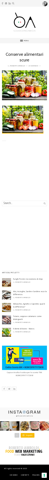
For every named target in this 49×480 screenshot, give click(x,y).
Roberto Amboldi (17, 66)
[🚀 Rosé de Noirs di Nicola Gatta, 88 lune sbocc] (34, 426)
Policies (35, 475)
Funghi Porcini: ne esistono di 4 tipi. (28, 279)
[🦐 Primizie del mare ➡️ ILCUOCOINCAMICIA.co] (44, 426)
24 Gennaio (33, 66)
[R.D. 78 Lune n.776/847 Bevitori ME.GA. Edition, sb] (14, 426)
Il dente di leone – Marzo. (24, 328)
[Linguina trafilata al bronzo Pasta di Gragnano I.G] (24, 426)
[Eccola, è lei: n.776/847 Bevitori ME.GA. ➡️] (5, 426)
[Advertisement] (24, 175)
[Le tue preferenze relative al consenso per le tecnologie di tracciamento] (44, 475)
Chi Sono (13, 475)
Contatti (25, 475)
